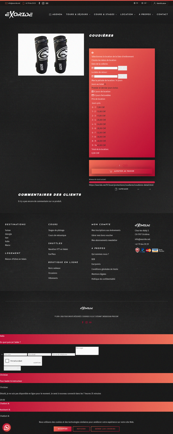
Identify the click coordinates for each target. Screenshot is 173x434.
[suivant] (150, 189)
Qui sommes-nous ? (100, 254)
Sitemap (98, 316)
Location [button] (126, 15)
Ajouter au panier (123, 171)
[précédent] (138, 189)
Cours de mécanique (57, 235)
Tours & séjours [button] (77, 15)
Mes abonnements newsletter (104, 240)
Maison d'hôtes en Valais (15, 259)
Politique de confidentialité (103, 279)
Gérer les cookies (105, 429)
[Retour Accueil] (19, 15)
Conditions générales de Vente (105, 269)
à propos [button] (145, 15)
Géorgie (8, 234)
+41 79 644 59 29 (30, 3)
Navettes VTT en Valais (58, 249)
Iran (6, 237)
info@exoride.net (14, 3)
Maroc (7, 245)
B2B (93, 259)
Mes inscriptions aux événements (106, 230)
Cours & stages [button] (104, 15)
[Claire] (122, 68)
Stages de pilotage (56, 230)
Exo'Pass (52, 254)
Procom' (115, 316)
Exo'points (96, 264)
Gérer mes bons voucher (102, 235)
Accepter (63, 429)
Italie (7, 241)
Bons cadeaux (54, 268)
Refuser (81, 429)
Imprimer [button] (123, 189)
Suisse (8, 230)
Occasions (52, 273)
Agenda (57, 15)
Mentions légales (99, 274)
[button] (51, 54)
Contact (162, 15)
